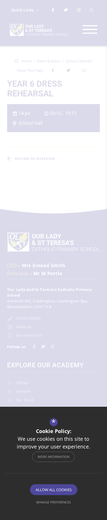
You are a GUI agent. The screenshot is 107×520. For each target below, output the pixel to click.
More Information (53, 456)
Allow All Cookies (54, 489)
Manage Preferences (53, 502)
